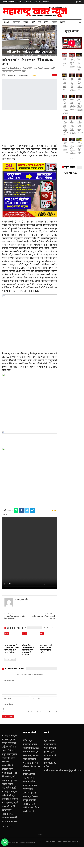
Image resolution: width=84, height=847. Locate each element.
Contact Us (45, 2)
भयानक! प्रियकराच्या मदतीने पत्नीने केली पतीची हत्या (14, 617)
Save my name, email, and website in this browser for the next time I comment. (30, 712)
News (40, 834)
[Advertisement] (29, 127)
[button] (74, 51)
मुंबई (33, 22)
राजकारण (54, 75)
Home (6, 22)
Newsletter (29, 2)
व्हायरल (54, 22)
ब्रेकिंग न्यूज (16, 22)
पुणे (39, 22)
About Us (37, 2)
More (62, 22)
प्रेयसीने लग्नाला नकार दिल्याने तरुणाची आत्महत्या (43, 617)
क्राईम (46, 22)
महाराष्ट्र (26, 22)
